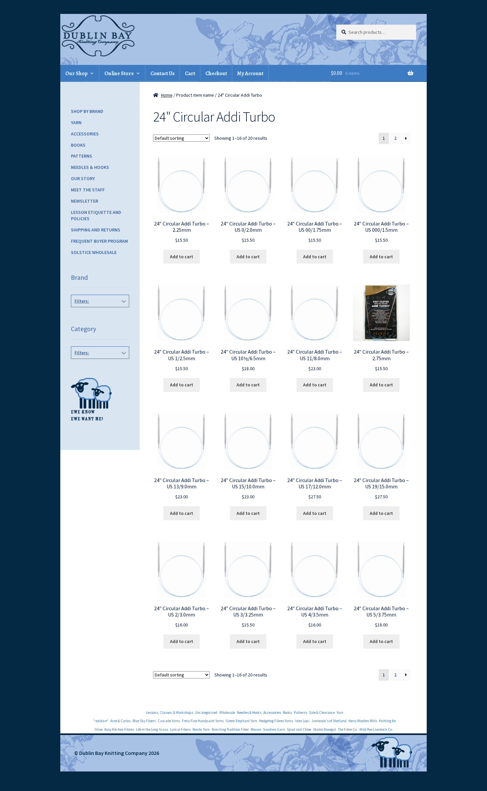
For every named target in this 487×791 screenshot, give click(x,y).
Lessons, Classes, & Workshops (169, 712)
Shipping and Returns (95, 230)
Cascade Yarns (169, 720)
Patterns (81, 156)
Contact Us (162, 73)
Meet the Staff (88, 190)
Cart (190, 73)
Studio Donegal (324, 729)
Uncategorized (206, 712)
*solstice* (100, 720)
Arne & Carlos (120, 720)
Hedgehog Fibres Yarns (276, 720)
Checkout (216, 73)
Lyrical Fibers (180, 729)
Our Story (83, 178)
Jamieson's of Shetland (329, 720)
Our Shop (76, 73)
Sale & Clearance (322, 712)
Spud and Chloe (299, 729)
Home (167, 95)
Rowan (256, 729)
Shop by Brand (87, 111)
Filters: (82, 301)
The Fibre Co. (347, 729)
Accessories (85, 134)
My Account (250, 73)
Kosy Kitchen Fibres (119, 729)
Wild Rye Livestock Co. (376, 729)
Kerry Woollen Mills (363, 720)
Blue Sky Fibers (144, 720)
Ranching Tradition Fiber (230, 729)
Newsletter (84, 201)
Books (78, 145)
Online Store (119, 73)
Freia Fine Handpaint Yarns (203, 720)
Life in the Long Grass (152, 729)
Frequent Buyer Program (99, 241)
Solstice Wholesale (94, 252)
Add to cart (181, 257)
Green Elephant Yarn (241, 720)
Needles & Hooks (90, 167)
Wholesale (227, 712)
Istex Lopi (302, 720)
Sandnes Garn (274, 729)
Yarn (76, 122)
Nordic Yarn (201, 729)
